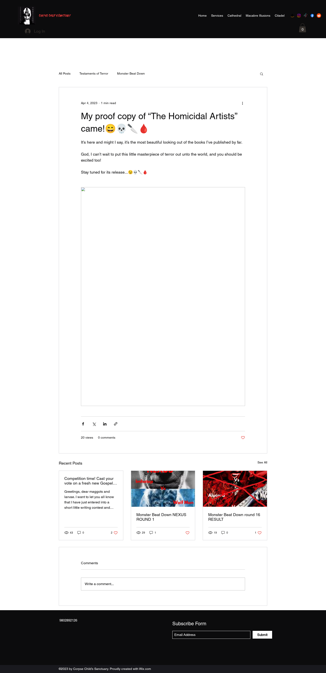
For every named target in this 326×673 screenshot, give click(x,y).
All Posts (65, 73)
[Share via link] (116, 424)
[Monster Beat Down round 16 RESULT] (235, 489)
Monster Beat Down (131, 73)
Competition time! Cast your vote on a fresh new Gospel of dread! (90, 480)
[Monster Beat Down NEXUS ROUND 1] (163, 489)
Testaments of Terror (93, 73)
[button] (302, 27)
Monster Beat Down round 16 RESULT (234, 517)
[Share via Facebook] (83, 424)
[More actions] (242, 103)
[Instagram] (299, 15)
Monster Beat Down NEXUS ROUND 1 (161, 517)
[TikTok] (305, 15)
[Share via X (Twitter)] (94, 424)
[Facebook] (312, 15)
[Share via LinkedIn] (105, 424)
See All (262, 462)
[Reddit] (319, 15)
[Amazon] (292, 15)
